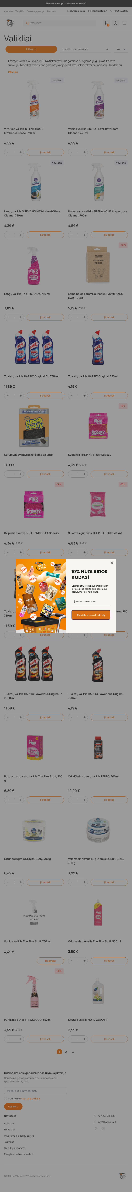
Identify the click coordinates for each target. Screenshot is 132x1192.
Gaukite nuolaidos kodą (91, 615)
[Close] (112, 563)
